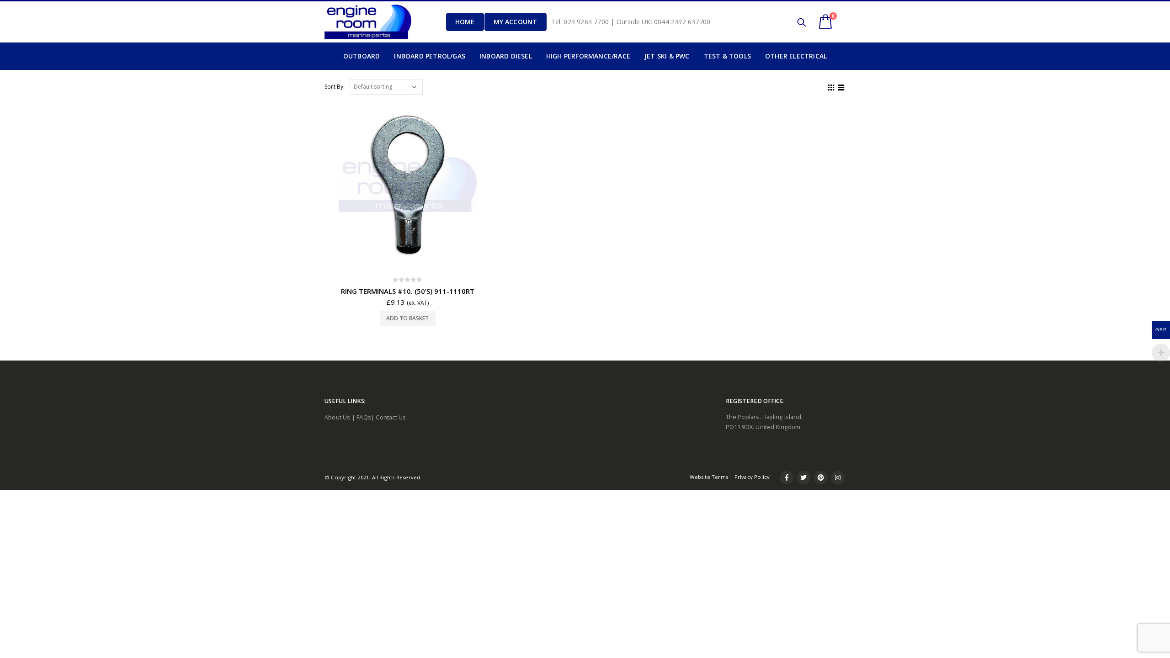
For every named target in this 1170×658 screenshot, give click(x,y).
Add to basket (407, 318)
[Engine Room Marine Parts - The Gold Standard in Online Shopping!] (367, 22)
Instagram (838, 477)
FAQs (363, 417)
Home (465, 21)
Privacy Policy (752, 476)
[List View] (841, 86)
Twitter (804, 477)
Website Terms (709, 476)
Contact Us (391, 417)
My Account (515, 21)
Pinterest (821, 477)
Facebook (786, 477)
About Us (337, 417)
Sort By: (334, 86)
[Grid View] (831, 86)
